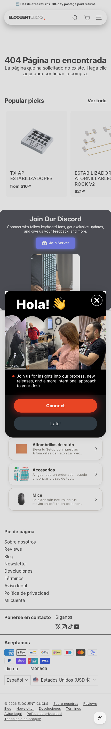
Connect (55, 406)
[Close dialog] (97, 300)
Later (55, 423)
